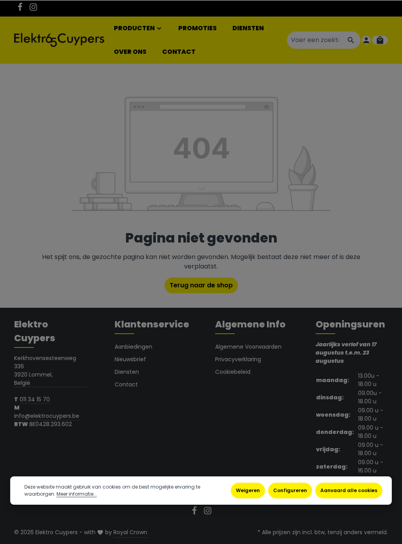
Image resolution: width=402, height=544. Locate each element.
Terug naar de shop (201, 285)
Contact (126, 384)
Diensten (127, 372)
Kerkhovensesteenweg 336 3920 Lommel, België (45, 370)
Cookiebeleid (232, 372)
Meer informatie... (77, 494)
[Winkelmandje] (380, 40)
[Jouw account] (366, 40)
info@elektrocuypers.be (47, 416)
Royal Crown (130, 532)
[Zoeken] (351, 40)
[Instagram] (33, 9)
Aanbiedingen (133, 347)
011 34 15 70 (35, 399)
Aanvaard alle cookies (348, 490)
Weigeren (248, 490)
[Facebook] (21, 9)
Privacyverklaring (238, 359)
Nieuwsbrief (130, 359)
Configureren (290, 490)
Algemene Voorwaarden (248, 347)
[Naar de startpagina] (59, 40)
